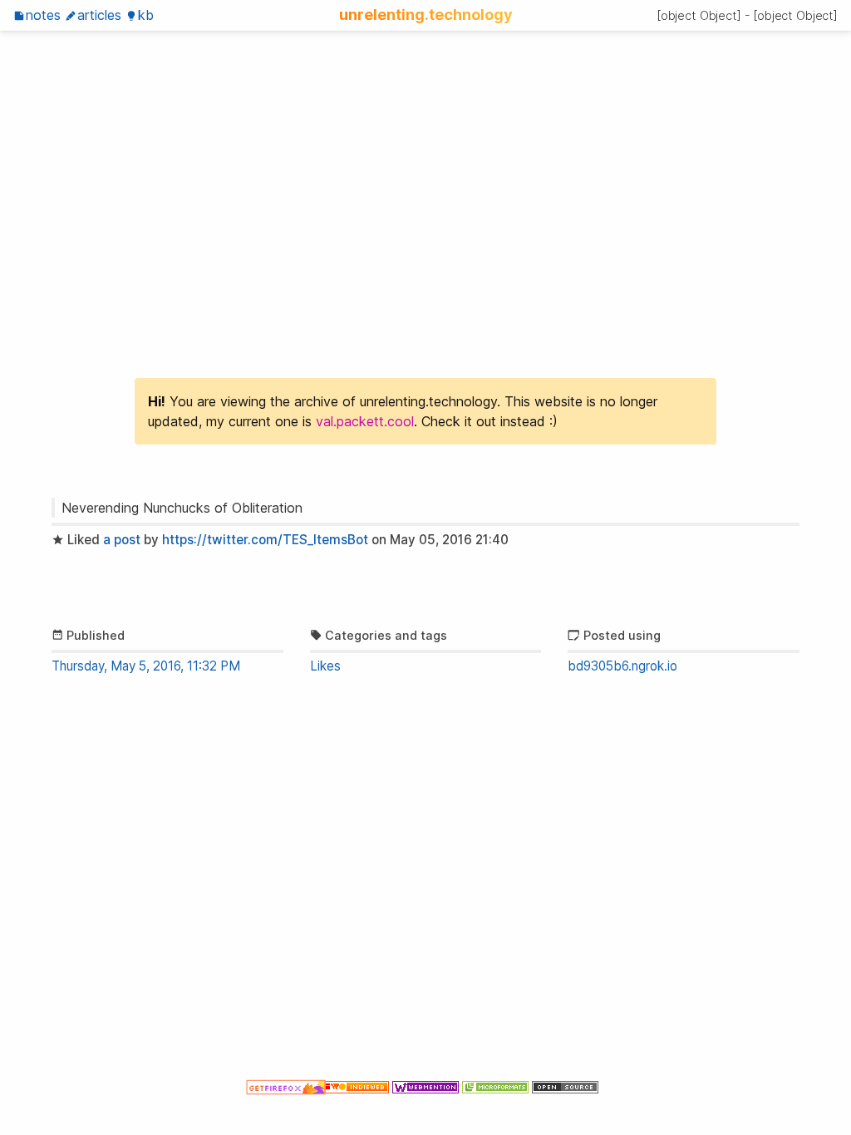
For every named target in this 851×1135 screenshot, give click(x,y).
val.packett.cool (365, 421)
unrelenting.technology (426, 14)
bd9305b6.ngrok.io (622, 666)
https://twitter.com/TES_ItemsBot (265, 540)
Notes (43, 15)
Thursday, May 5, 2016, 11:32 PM (146, 666)
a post (121, 540)
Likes (325, 666)
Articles (99, 15)
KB (146, 15)
